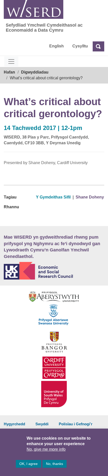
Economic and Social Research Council (54, 271)
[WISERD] (33, 9)
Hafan (9, 72)
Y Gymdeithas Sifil (53, 197)
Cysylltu (80, 46)
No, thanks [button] (54, 464)
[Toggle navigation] (11, 61)
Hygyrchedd (14, 424)
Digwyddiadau (34, 72)
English (56, 46)
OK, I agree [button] (28, 464)
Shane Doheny (90, 197)
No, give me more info (46, 449)
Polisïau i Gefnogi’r (75, 424)
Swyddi (41, 424)
